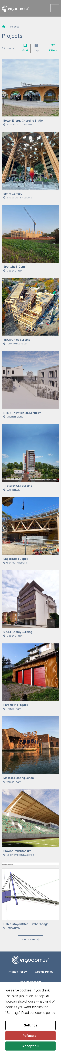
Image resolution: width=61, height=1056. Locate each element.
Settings (30, 1025)
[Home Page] (3, 26)
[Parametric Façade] (30, 672)
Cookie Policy (44, 972)
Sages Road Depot (15, 559)
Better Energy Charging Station (23, 120)
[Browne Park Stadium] (30, 818)
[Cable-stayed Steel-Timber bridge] (30, 891)
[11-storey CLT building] (30, 452)
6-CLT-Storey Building (17, 632)
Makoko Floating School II (19, 778)
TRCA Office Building (16, 340)
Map (36, 48)
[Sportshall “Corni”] (30, 233)
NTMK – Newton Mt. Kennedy (22, 413)
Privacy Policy (17, 972)
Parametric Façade (15, 705)
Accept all (30, 1046)
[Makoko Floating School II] (30, 745)
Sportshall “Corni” (15, 266)
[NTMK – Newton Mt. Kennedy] (30, 379)
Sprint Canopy (12, 194)
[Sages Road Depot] (30, 525)
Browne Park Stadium (17, 851)
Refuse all (30, 1035)
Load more (30, 939)
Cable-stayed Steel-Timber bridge (25, 924)
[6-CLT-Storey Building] (30, 598)
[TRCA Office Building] (30, 306)
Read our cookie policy (38, 1012)
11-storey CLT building (17, 486)
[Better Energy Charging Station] (30, 87)
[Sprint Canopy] (30, 160)
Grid (25, 48)
